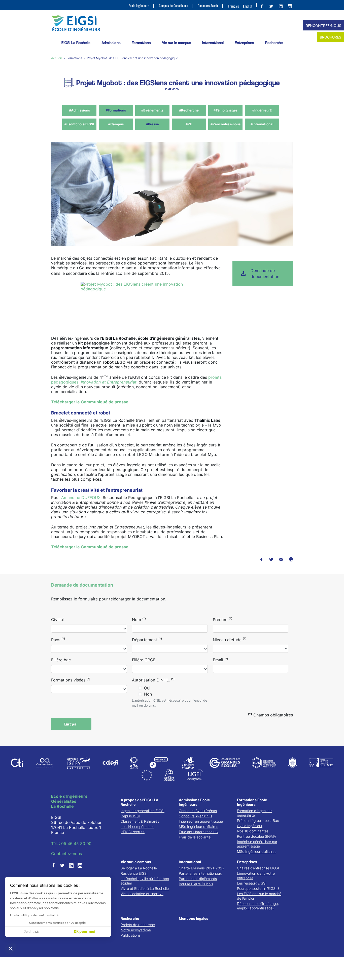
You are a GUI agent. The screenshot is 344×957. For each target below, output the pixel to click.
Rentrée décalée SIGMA (256, 836)
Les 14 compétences (137, 826)
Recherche (274, 42)
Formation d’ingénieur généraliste (254, 813)
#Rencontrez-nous (225, 124)
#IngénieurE (262, 110)
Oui (147, 688)
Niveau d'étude (229, 639)
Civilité (57, 619)
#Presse (152, 124)
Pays (58, 639)
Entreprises (244, 42)
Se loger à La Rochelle (139, 868)
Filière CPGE (144, 659)
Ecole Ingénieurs (139, 5)
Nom (139, 619)
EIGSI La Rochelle (75, 42)
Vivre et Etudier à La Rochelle (145, 888)
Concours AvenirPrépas (198, 811)
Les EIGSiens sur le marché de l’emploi (259, 896)
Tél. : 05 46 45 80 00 (71, 843)
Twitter (271, 559)
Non (148, 694)
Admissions (111, 42)
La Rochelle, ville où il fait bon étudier (145, 880)
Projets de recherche (138, 925)
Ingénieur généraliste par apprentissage (257, 843)
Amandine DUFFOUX (80, 497)
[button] (11, 948)
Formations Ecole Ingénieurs (252, 802)
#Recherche (189, 110)
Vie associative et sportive (142, 894)
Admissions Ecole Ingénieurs (194, 802)
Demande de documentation (265, 273)
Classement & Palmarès (140, 821)
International (213, 42)
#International (262, 124)
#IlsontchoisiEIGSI (79, 124)
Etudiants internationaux (198, 832)
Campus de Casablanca (173, 5)
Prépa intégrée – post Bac (258, 820)
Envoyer (70, 723)
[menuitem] (233, 5)
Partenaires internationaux (200, 873)
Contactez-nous (66, 853)
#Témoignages (225, 110)
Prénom (222, 619)
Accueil (56, 58)
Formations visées (70, 679)
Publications (131, 935)
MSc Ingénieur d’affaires (198, 826)
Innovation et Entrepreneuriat (108, 382)
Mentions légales (193, 918)
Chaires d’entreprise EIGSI (258, 868)
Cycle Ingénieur (249, 826)
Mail (281, 559)
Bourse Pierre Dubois (196, 884)
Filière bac (61, 659)
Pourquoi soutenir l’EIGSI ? (258, 888)
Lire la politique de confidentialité (34, 915)
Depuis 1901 (130, 816)
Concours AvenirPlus (195, 816)
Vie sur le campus (176, 42)
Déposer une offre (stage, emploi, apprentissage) (258, 905)
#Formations (116, 110)
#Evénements (152, 110)
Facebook (261, 559)
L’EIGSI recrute (133, 832)
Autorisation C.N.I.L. (153, 679)
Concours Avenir (208, 5)
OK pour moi (84, 932)
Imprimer (291, 559)
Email (220, 659)
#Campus (116, 124)
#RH (189, 124)
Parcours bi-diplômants (198, 878)
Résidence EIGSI (134, 873)
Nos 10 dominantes (252, 831)
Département (147, 639)
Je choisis (31, 932)
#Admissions (79, 110)
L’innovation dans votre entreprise (256, 875)
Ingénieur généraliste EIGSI (142, 811)
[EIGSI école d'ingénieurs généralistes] (172, 23)
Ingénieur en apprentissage (201, 821)
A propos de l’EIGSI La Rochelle (139, 802)
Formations (141, 42)
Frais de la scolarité (195, 837)
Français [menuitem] (233, 6)
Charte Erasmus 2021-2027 (201, 868)
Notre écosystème (136, 930)
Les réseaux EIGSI (251, 883)
